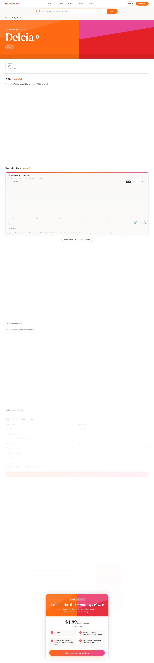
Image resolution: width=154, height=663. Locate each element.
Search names (77, 474)
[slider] (135, 223)
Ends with (82, 424)
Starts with (10, 424)
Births (134, 181)
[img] (77, 203)
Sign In (130, 4)
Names (50, 4)
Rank (128, 181)
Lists (61, 4)
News (70, 4)
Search (112, 11)
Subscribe (142, 4)
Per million (142, 181)
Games (91, 4)
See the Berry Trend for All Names (77, 239)
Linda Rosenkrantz (13, 29)
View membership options (77, 653)
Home (7, 18)
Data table (13, 229)
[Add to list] (37, 37)
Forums (81, 4)
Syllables (9, 444)
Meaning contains (13, 453)
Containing (10, 434)
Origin (80, 444)
